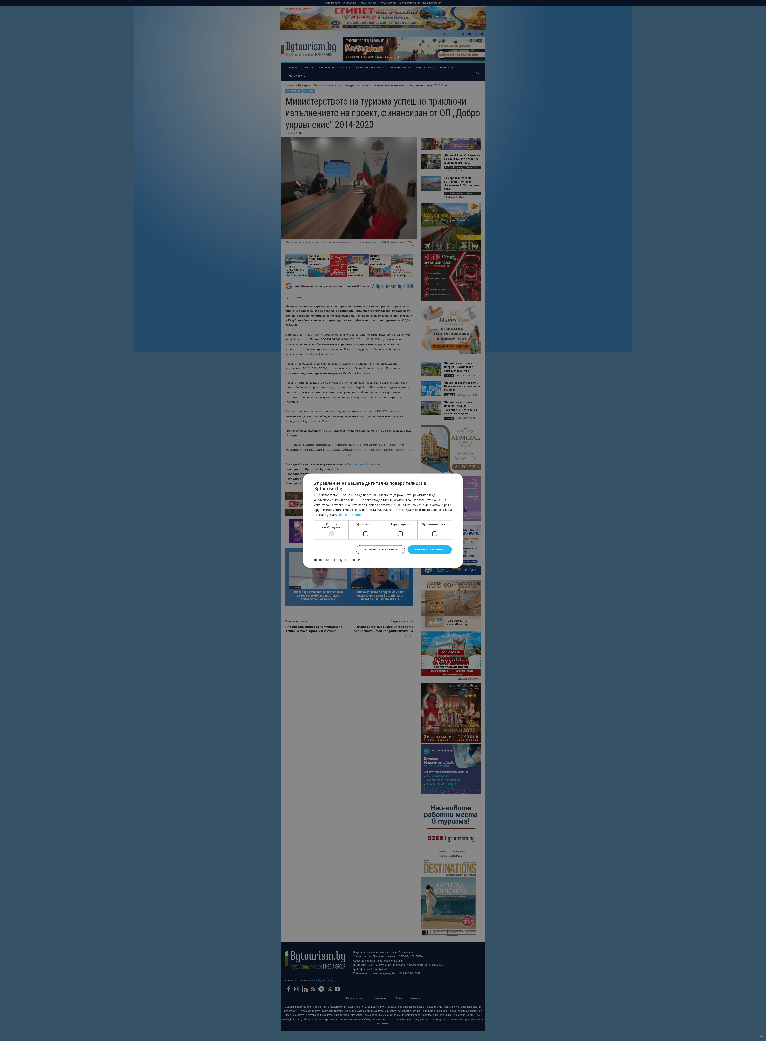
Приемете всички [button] (429, 549)
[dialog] (383, 520)
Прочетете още (349, 515)
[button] (337, 560)
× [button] (456, 478)
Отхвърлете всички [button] (380, 549)
